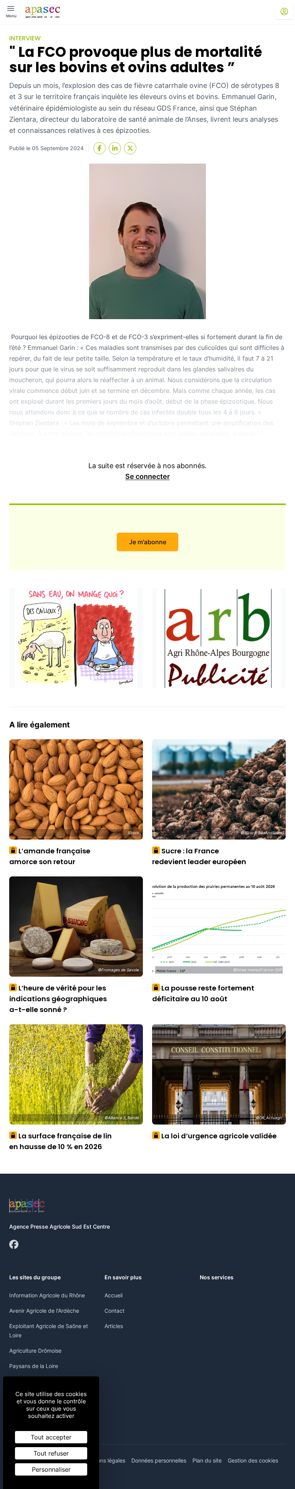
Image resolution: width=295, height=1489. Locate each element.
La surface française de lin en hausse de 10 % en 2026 (60, 1141)
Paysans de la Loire (33, 1366)
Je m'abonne (147, 542)
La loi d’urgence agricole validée (216, 1136)
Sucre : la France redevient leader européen (199, 856)
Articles (113, 1326)
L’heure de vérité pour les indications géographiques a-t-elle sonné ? (58, 998)
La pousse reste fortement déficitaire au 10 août (203, 993)
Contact (114, 1310)
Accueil (113, 1295)
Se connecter (147, 476)
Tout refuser (51, 1453)
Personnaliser (51, 1469)
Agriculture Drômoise (35, 1350)
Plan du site (207, 1460)
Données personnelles (158, 1460)
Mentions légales (104, 1460)
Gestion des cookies (253, 1460)
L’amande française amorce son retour (49, 856)
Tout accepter (51, 1437)
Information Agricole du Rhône (47, 1295)
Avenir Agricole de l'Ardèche (44, 1310)
